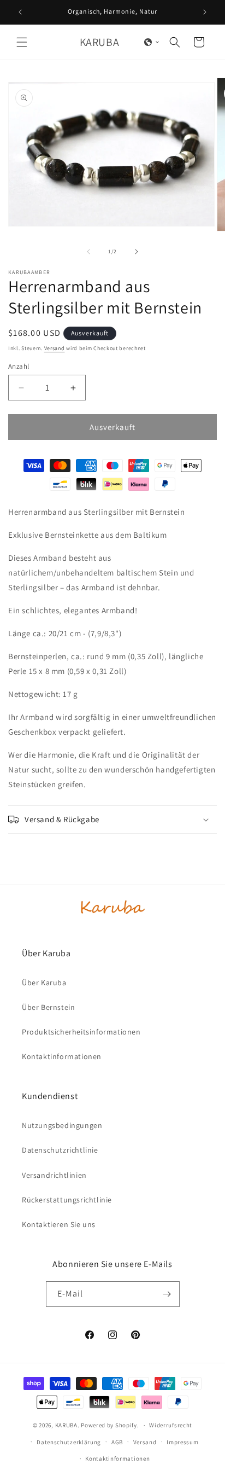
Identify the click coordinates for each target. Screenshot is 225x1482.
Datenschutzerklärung (69, 1442)
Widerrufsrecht (170, 1425)
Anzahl (18, 366)
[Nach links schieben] (88, 252)
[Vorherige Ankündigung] (20, 12)
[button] (22, 42)
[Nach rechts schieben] (137, 252)
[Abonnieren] (167, 1294)
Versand (54, 348)
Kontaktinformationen (117, 1458)
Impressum (182, 1442)
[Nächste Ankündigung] (205, 12)
